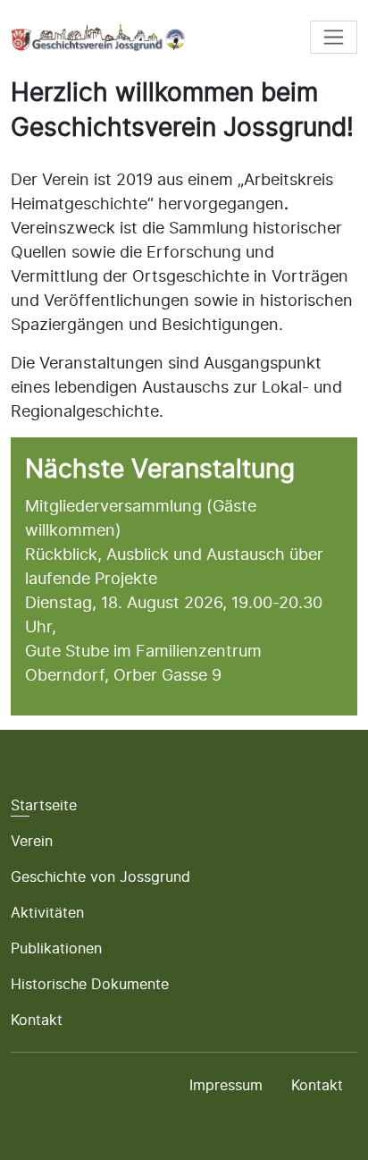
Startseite (44, 805)
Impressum (226, 1085)
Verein (32, 841)
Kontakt (37, 1020)
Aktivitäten (47, 912)
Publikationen (56, 948)
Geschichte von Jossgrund (100, 876)
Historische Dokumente (90, 984)
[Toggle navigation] (333, 37)
